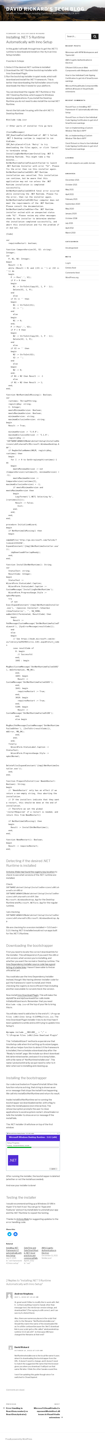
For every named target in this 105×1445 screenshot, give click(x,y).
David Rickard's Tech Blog (45, 9)
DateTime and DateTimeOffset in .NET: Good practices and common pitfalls (31, 1253)
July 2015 (69, 223)
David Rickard (37, 33)
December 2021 (72, 180)
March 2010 (70, 233)
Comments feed (72, 273)
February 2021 (71, 199)
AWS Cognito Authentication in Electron (49, 1250)
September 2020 (72, 204)
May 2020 (69, 209)
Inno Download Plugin (28, 995)
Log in (68, 263)
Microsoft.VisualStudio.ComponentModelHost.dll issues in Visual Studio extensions (81, 89)
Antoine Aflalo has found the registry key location (30, 872)
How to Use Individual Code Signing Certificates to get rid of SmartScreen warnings (81, 78)
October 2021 (71, 185)
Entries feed (70, 268)
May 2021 (69, 189)
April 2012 (69, 228)
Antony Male (22, 1219)
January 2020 (71, 213)
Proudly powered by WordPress (18, 1439)
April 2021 (69, 194)
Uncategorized (71, 248)
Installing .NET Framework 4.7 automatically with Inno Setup (81, 110)
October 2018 (71, 218)
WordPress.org (71, 277)
